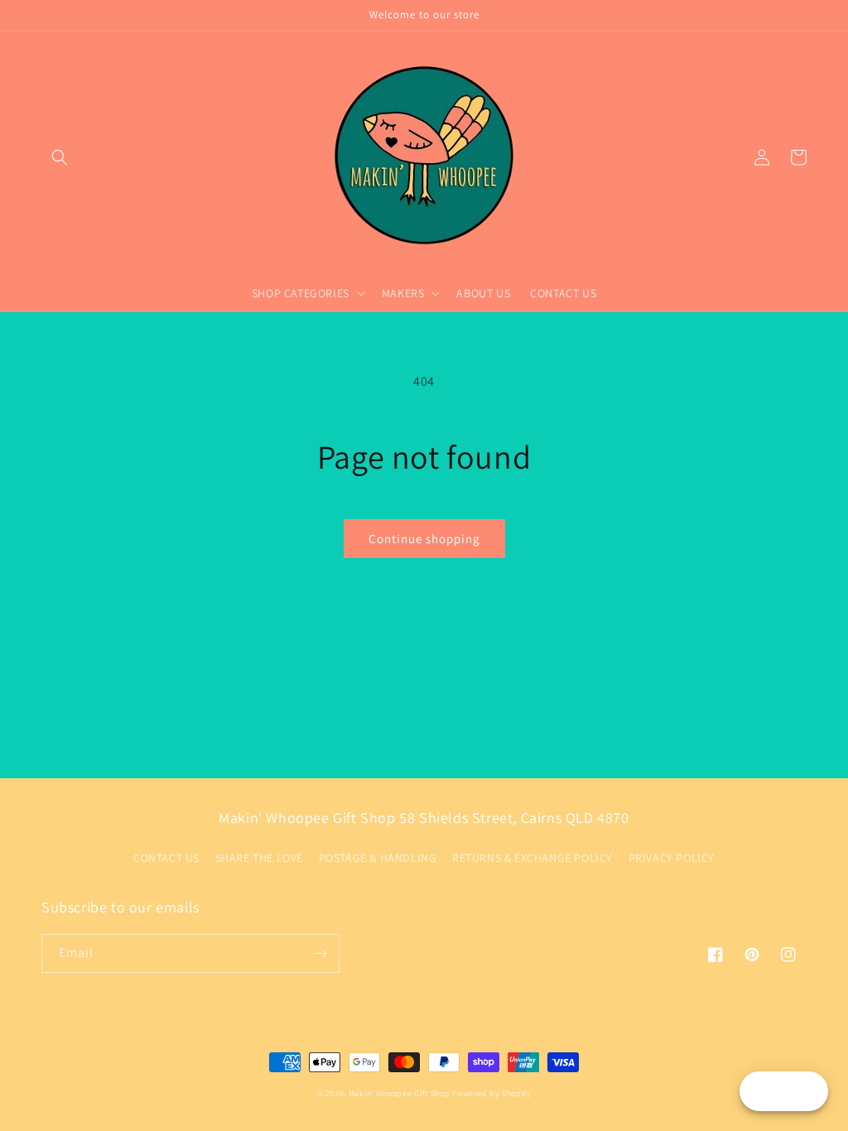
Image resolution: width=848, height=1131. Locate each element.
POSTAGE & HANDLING (378, 857)
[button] (59, 157)
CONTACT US (166, 857)
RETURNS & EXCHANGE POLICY (532, 857)
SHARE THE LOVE (259, 857)
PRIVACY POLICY (672, 857)
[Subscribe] (320, 953)
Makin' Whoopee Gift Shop (399, 1093)
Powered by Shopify (492, 1093)
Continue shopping (424, 538)
